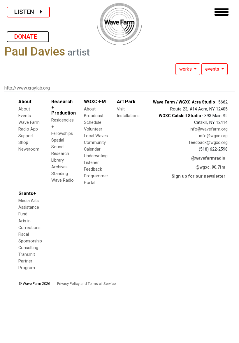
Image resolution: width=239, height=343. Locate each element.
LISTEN (27, 11)
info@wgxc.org (213, 135)
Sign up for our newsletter (198, 176)
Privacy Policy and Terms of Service (86, 283)
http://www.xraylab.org (27, 88)
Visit (121, 109)
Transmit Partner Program (26, 261)
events (212, 69)
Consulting (28, 247)
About (24, 109)
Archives (59, 167)
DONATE (27, 36)
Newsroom (28, 149)
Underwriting (96, 155)
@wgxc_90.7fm (210, 167)
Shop (23, 142)
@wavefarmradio (208, 158)
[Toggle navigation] (221, 12)
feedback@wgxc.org (208, 142)
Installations (128, 115)
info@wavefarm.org (209, 129)
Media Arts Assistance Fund (28, 207)
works (186, 69)
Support (26, 135)
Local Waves (96, 135)
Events (24, 115)
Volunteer (93, 129)
